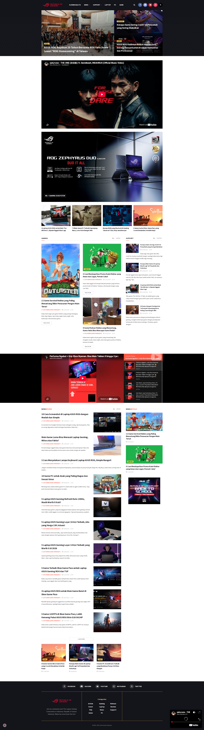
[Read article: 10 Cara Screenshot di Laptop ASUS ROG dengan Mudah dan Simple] (107, 422)
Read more (47, 323)
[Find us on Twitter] (161, 5)
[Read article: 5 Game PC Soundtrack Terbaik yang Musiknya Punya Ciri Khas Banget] (109, 652)
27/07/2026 (66, 620)
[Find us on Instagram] (155, 5)
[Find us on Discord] (145, 5)
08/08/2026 (66, 482)
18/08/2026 (101, 671)
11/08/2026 (66, 444)
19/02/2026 (108, 333)
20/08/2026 (145, 271)
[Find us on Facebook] (140, 5)
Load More (81, 639)
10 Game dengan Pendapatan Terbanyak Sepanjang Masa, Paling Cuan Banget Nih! (150, 308)
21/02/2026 (108, 279)
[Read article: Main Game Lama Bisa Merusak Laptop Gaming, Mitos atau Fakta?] (107, 445)
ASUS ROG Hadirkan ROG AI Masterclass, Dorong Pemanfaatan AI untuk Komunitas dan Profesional (137, 47)
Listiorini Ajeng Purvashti (51, 310)
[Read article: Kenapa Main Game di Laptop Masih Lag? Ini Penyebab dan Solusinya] (148, 215)
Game (121, 5)
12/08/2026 (66, 421)
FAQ (90, 710)
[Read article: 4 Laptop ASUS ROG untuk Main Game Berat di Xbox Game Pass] (107, 599)
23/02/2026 (66, 310)
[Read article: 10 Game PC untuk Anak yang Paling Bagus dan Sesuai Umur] (107, 484)
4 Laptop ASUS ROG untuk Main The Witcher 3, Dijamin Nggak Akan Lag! (150, 287)
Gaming (118, 238)
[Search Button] (134, 5)
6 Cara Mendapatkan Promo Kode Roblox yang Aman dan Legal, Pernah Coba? (102, 275)
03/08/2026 (66, 552)
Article (90, 704)
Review (118, 409)
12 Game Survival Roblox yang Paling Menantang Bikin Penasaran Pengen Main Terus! (60, 303)
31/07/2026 (66, 575)
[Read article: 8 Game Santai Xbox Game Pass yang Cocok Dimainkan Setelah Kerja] (117, 215)
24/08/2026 (121, 32)
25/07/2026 (57, 55)
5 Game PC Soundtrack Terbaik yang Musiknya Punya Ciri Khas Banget (108, 666)
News (86, 5)
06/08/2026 (66, 505)
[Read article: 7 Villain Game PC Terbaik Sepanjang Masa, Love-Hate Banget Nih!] (56, 215)
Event (47, 43)
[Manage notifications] (4, 725)
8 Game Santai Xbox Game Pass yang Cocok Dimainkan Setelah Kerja (52, 666)
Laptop (108, 5)
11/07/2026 (145, 313)
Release (113, 704)
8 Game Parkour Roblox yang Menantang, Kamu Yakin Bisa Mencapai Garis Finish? (100, 329)
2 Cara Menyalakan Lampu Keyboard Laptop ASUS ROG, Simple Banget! (76, 460)
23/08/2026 (121, 55)
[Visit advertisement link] (144, 491)
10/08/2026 (66, 463)
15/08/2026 (145, 292)
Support (96, 5)
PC (115, 5)
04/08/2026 (66, 528)
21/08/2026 (46, 671)
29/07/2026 (66, 597)
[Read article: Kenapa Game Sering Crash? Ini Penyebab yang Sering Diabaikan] (132, 248)
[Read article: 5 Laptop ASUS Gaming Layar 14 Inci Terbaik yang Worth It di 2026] (107, 553)
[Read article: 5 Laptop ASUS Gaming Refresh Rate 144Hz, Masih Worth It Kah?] (107, 507)
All (113, 238)
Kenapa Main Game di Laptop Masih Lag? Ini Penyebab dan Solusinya (150, 266)
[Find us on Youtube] (150, 5)
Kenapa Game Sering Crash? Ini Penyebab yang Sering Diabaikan (137, 26)
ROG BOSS (49, 55)
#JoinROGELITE (75, 5)
